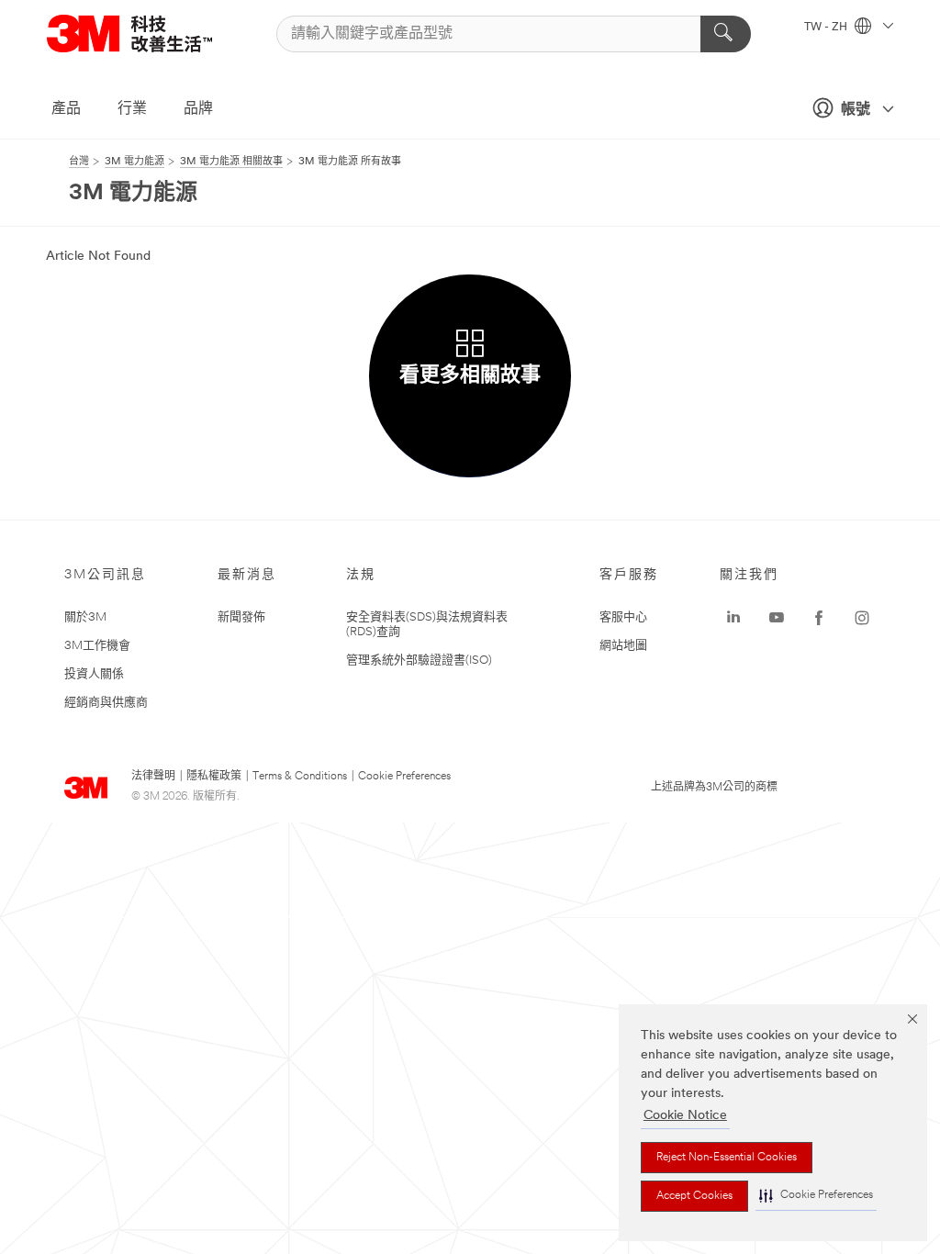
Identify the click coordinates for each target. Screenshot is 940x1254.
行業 (132, 109)
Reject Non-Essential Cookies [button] (726, 1157)
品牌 (198, 109)
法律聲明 (153, 776)
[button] (816, 1196)
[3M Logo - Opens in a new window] (152, 33)
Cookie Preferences (404, 776)
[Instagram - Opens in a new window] (862, 618)
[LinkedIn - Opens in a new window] (733, 618)
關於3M (85, 617)
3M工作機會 (97, 646)
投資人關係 (94, 674)
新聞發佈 (241, 617)
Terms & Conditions (299, 776)
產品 (66, 109)
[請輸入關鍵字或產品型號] (725, 34)
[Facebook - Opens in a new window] (819, 618)
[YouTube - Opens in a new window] (776, 618)
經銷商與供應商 (106, 703)
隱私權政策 (213, 776)
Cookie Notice (685, 1116)
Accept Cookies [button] (694, 1196)
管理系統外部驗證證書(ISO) (419, 660)
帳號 (855, 110)
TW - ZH (827, 27)
